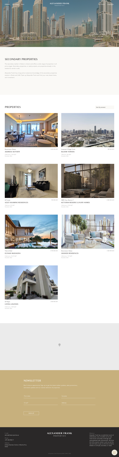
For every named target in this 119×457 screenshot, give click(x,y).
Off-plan (7, 4)
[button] (114, 452)
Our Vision (101, 4)
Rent (22, 4)
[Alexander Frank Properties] (59, 4)
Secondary (15, 4)
